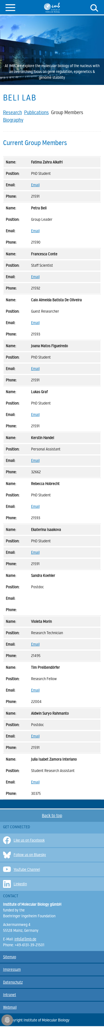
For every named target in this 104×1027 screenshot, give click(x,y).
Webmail (10, 1007)
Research (12, 112)
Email (35, 185)
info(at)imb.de (25, 939)
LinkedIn (20, 884)
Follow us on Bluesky (30, 854)
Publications (36, 112)
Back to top (52, 815)
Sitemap (9, 957)
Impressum (12, 969)
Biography (13, 120)
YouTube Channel (27, 869)
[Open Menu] (10, 7)
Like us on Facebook (29, 840)
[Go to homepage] (52, 7)
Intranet (9, 994)
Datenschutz (13, 982)
